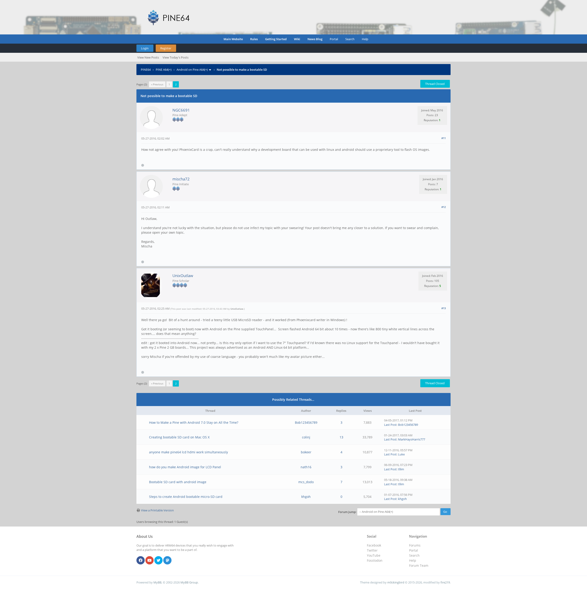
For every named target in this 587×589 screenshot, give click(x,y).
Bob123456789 (306, 422)
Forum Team (418, 565)
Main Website (233, 39)
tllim (401, 469)
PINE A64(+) (164, 69)
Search (349, 39)
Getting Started (276, 39)
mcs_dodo (306, 482)
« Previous (157, 84)
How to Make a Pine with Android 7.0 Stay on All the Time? (193, 422)
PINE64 (146, 69)
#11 (443, 138)
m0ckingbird (395, 582)
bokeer (306, 452)
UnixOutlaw (182, 275)
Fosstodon (374, 560)
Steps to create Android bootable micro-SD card (185, 496)
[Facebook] (140, 560)
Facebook (374, 545)
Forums (415, 545)
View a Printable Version (157, 510)
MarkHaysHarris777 (411, 439)
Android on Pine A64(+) (192, 69)
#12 (443, 207)
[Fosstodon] (167, 560)
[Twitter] (158, 560)
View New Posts (148, 57)
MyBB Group (189, 582)
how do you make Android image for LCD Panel (185, 467)
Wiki (297, 39)
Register (165, 48)
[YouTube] (149, 560)
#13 (443, 308)
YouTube (373, 555)
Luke (401, 454)
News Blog (314, 39)
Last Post (390, 425)
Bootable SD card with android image (177, 482)
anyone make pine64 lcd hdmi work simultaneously (188, 452)
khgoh (306, 496)
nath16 (306, 467)
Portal (334, 39)
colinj (306, 437)
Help (365, 39)
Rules (254, 39)
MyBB (157, 582)
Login (145, 48)
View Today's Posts (175, 57)
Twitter (372, 550)
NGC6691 (181, 110)
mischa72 (181, 179)
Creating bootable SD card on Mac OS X (179, 437)
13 (341, 437)
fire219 (445, 582)
